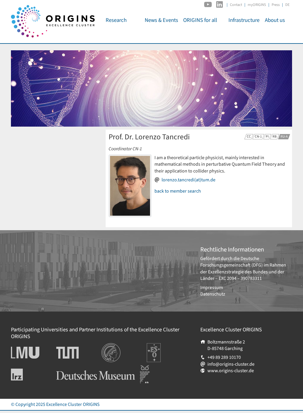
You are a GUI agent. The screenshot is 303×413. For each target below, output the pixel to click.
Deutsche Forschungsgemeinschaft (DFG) (231, 261)
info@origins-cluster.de (230, 364)
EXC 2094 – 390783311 (240, 278)
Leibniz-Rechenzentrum (27, 374)
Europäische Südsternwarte (162, 349)
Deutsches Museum (75, 368)
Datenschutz (212, 294)
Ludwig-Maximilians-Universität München (31, 353)
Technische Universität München (78, 353)
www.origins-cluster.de (230, 370)
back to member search (177, 191)
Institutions (112, 346)
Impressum (211, 287)
